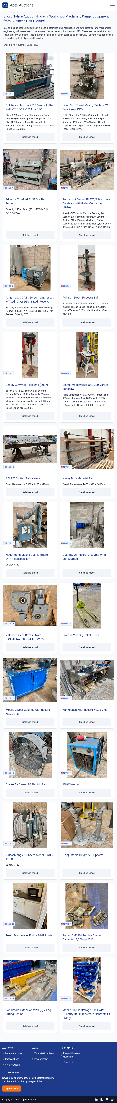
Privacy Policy (41, 1059)
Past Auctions (12, 1059)
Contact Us (69, 1062)
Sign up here (11, 1088)
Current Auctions (13, 1053)
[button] (112, 5)
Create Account (12, 1064)
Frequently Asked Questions (71, 1055)
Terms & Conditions (44, 1053)
